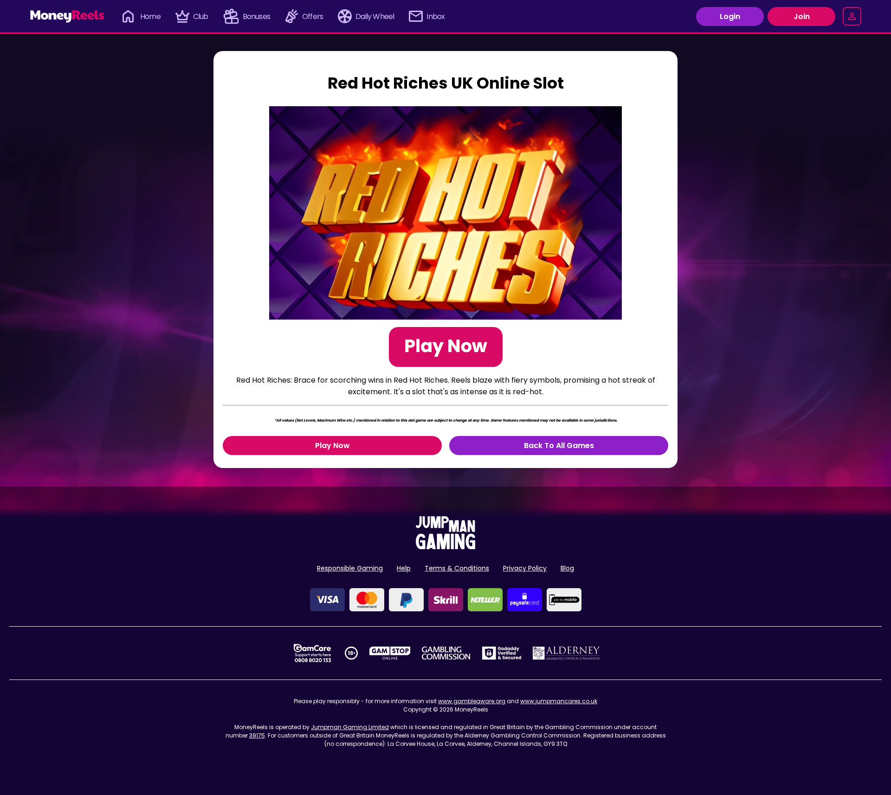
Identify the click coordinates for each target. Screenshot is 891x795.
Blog (567, 568)
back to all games (559, 445)
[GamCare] (312, 653)
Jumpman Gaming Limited (350, 727)
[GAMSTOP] (390, 653)
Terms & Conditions (457, 568)
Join (802, 16)
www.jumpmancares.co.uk (558, 701)
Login (730, 16)
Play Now (332, 445)
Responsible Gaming (350, 568)
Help (404, 568)
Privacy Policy (525, 568)
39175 (257, 735)
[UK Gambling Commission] (446, 653)
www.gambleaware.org (471, 701)
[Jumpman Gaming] (445, 546)
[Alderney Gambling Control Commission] (566, 653)
